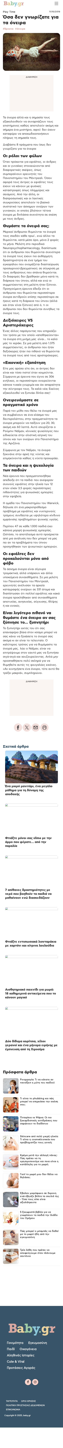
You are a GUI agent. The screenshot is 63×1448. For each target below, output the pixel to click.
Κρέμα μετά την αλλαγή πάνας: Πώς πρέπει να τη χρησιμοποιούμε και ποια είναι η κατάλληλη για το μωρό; (39, 1160)
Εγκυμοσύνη (37, 1342)
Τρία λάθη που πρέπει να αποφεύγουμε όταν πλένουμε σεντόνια (38, 1253)
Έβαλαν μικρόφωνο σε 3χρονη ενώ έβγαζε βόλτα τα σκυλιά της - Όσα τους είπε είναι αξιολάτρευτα (39, 1198)
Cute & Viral (15, 1361)
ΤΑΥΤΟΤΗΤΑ (12, 1401)
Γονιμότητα (15, 1342)
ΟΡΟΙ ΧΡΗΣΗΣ (28, 1401)
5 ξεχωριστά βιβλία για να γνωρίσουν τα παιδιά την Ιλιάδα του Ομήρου (38, 1215)
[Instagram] (35, 1382)
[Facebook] (28, 1382)
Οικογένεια (28, 1349)
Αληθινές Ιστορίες (20, 1355)
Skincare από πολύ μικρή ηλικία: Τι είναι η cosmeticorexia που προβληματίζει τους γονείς (39, 1139)
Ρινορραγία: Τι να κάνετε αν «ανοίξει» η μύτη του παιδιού (37, 1081)
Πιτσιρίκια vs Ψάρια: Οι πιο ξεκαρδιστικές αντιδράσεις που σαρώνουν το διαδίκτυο (38, 1120)
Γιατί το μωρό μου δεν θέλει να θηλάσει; (38, 1176)
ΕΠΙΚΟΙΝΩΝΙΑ (13, 1410)
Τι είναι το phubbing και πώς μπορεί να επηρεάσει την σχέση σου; (39, 1101)
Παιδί (11, 1349)
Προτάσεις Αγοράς (21, 1367)
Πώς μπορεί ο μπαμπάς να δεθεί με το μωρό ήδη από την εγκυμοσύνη (39, 1234)
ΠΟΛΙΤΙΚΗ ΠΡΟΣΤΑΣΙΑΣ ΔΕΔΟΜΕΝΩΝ (25, 1405)
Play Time (9, 11)
